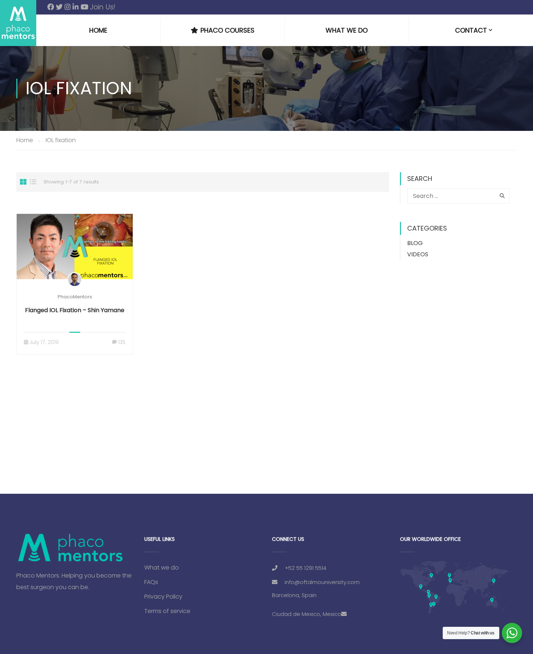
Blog (415, 243)
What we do (347, 30)
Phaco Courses (228, 30)
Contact (471, 30)
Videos (417, 254)
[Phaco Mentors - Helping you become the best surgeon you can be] (18, 23)
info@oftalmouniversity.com (322, 582)
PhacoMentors (75, 296)
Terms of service (167, 611)
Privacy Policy (163, 596)
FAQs (151, 582)
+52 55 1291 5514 (305, 568)
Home (98, 30)
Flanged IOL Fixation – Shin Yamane (74, 310)
